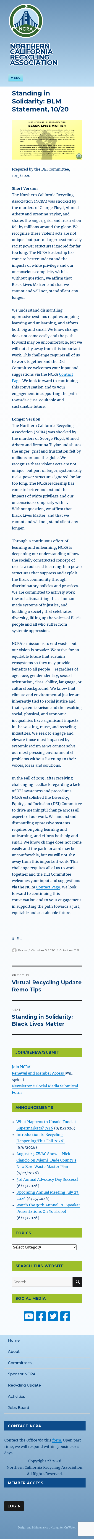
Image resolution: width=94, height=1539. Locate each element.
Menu (16, 77)
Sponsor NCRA (22, 1374)
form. (57, 1440)
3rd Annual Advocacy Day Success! (47, 1179)
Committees (20, 1363)
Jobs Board (18, 1408)
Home (14, 1340)
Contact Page (48, 887)
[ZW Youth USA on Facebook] (65, 1316)
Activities (66, 950)
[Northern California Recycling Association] (26, 20)
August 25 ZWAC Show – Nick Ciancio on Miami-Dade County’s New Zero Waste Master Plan (46, 1160)
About (14, 1351)
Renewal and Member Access (38, 1073)
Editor (22, 950)
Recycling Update (24, 1385)
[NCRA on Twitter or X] (53, 1316)
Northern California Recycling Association (34, 54)
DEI (76, 950)
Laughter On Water (64, 1527)
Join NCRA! (22, 1066)
